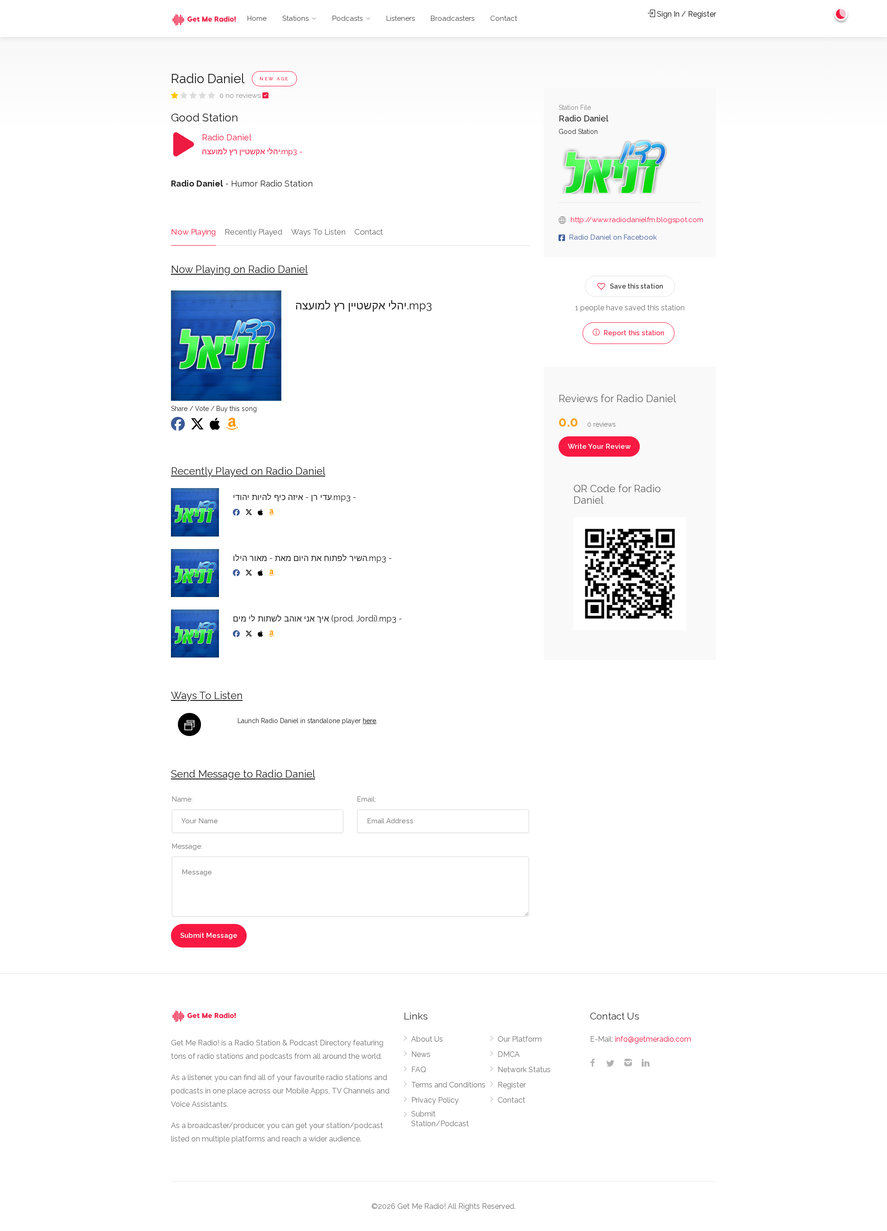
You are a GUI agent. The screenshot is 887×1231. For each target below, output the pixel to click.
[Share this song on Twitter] (198, 426)
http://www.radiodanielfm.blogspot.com (637, 220)
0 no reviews (240, 95)
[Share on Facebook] (179, 426)
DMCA (509, 1054)
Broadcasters (452, 18)
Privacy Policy (435, 1100)
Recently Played (253, 231)
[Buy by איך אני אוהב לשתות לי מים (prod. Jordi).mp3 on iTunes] (261, 634)
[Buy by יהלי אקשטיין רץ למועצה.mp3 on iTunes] (216, 426)
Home (257, 18)
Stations (295, 18)
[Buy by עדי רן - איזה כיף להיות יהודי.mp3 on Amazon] (272, 512)
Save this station (636, 286)
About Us (427, 1039)
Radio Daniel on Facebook (613, 237)
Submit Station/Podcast (440, 1119)
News (421, 1054)
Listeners (400, 18)
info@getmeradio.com (653, 1039)
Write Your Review (599, 446)
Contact (503, 18)
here (369, 720)
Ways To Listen (318, 231)
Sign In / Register (685, 14)
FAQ (418, 1069)
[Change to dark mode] (841, 14)
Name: (182, 799)
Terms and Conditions (448, 1084)
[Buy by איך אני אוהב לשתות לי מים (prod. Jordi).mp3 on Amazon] (272, 634)
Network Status (524, 1069)
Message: (187, 846)
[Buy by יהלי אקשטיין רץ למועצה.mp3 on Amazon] (233, 426)
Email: (366, 799)
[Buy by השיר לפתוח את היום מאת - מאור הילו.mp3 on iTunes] (261, 573)
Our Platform (520, 1039)
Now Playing (193, 231)
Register (512, 1084)
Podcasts (347, 18)
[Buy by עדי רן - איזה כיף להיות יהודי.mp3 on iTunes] (261, 512)
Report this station (632, 333)
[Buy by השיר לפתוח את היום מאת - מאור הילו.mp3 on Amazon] (272, 573)
